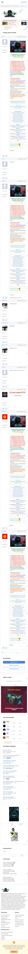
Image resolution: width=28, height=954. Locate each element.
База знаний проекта (5, 915)
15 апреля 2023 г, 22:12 (21, 300)
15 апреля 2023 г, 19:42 (21, 181)
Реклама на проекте (5, 927)
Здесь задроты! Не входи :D (7, 932)
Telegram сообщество (19, 915)
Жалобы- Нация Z (7, 750)
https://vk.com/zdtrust (18, 121)
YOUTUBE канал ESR (19, 924)
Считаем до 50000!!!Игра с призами (11, 765)
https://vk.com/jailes (18, 114)
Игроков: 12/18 (11, 23)
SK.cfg (3, 389)
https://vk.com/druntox (18, 119)
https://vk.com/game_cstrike (18, 112)
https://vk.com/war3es (18, 116)
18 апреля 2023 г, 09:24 (21, 389)
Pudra (4, 851)
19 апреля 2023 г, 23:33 (21, 411)
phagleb (8, 758)
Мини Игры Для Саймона (8, 797)
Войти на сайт (23, 2)
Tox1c (7, 778)
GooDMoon (19, 297)
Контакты (3, 925)
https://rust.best (22, 138)
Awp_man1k (4, 322)
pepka (7, 773)
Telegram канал (18, 916)
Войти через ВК (14, 665)
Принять (14, 951)
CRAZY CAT (8, 763)
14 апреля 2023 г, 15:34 (21, 36)
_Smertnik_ (8, 752)
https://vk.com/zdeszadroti (18, 120)
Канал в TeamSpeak (19, 919)
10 (16, 652)
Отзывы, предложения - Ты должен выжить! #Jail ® (14, 781)
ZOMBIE (2, 937)
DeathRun (3, 938)
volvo (3, 36)
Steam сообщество (19, 921)
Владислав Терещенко (7, 300)
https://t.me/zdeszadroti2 (18, 127)
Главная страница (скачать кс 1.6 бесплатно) (10, 6)
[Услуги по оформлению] (14, 814)
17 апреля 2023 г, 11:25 (21, 322)
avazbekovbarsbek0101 (7, 411)
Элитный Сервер (4, 933)
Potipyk (3, 367)
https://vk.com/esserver (18, 118)
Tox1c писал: (13, 40)
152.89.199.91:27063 (12, 24)
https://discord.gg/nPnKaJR (19, 133)
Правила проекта (4, 916)
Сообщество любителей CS (7, 935)
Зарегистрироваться (14, 668)
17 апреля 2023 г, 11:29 (21, 345)
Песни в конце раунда (8, 791)
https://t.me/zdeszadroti (20, 125)
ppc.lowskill (8, 794)
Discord (16, 918)
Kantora (3, 181)
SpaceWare (8, 799)
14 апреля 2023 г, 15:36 (21, 158)
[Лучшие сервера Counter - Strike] (10, 13)
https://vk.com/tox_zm (18, 115)
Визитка (16, 926)
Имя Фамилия (9, 768)
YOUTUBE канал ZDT (19, 923)
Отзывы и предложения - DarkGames (11, 755)
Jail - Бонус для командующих (10, 771)
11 (19, 652)
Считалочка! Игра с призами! (9, 760)
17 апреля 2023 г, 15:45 (21, 367)
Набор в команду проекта (9, 776)
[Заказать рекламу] (14, 834)
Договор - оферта (5, 924)
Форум (22, 6)
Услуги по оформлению (8, 786)
